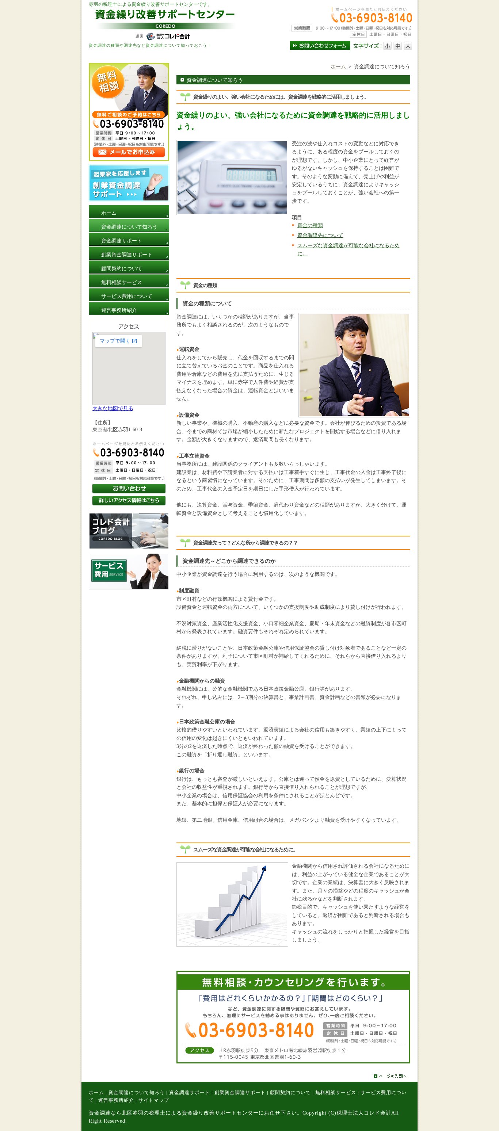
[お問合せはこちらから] (293, 1062)
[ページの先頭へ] (396, 1076)
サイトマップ (153, 1100)
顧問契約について (290, 1092)
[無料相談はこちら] (129, 159)
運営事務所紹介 (116, 1100)
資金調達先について (320, 235)
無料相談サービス (335, 1092)
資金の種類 (310, 225)
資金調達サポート (189, 1092)
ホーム (338, 66)
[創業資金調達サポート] (129, 199)
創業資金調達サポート (240, 1092)
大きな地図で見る (112, 408)
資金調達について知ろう (136, 1092)
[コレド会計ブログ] (129, 547)
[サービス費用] (129, 588)
